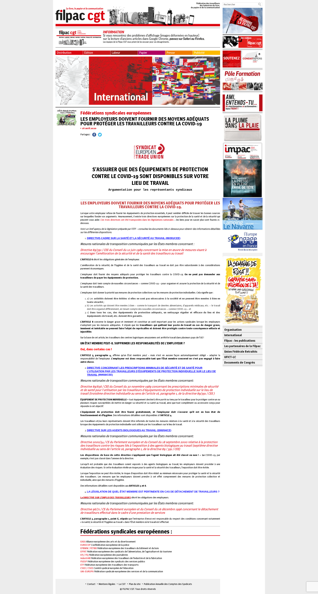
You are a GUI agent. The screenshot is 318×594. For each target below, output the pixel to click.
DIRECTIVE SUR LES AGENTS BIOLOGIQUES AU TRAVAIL (121, 430)
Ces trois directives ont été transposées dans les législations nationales (137, 219)
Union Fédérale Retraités (240, 351)
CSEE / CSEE (86, 568)
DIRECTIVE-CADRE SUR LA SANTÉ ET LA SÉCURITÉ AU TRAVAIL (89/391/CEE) (133, 238)
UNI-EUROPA (87, 571)
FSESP (83, 561)
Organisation (233, 329)
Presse (170, 52)
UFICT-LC (230, 357)
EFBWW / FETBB (88, 548)
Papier (143, 52)
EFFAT (83, 551)
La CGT (122, 584)
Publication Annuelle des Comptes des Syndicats (168, 584)
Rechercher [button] (259, 4)
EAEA (83, 541)
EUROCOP (85, 544)
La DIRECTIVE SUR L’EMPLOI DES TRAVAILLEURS (105, 497)
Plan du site (134, 584)
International (233, 335)
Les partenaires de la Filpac (242, 346)
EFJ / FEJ (84, 554)
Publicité (199, 52)
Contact (91, 584)
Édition (88, 52)
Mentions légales (107, 584)
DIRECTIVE (94, 367)
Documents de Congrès (239, 362)
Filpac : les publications (239, 340)
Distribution (64, 52)
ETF (82, 564)
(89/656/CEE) (105, 374)
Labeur (116, 52)
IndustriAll (85, 558)
